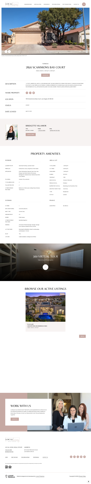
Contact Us (45, 457)
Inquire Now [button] (45, 75)
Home (6, 457)
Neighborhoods (28, 4)
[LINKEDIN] (74, 457)
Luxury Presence (40, 476)
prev (6, 51)
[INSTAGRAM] (71, 457)
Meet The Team (14, 457)
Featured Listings (56, 4)
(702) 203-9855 (42, 130)
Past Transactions (67, 4)
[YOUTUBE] (81, 457)
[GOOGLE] (84, 457)
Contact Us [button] (14, 419)
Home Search (47, 4)
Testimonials (36, 457)
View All (82, 336)
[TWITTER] (78, 457)
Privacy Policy (82, 476)
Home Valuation (37, 4)
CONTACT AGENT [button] (30, 134)
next (9, 51)
